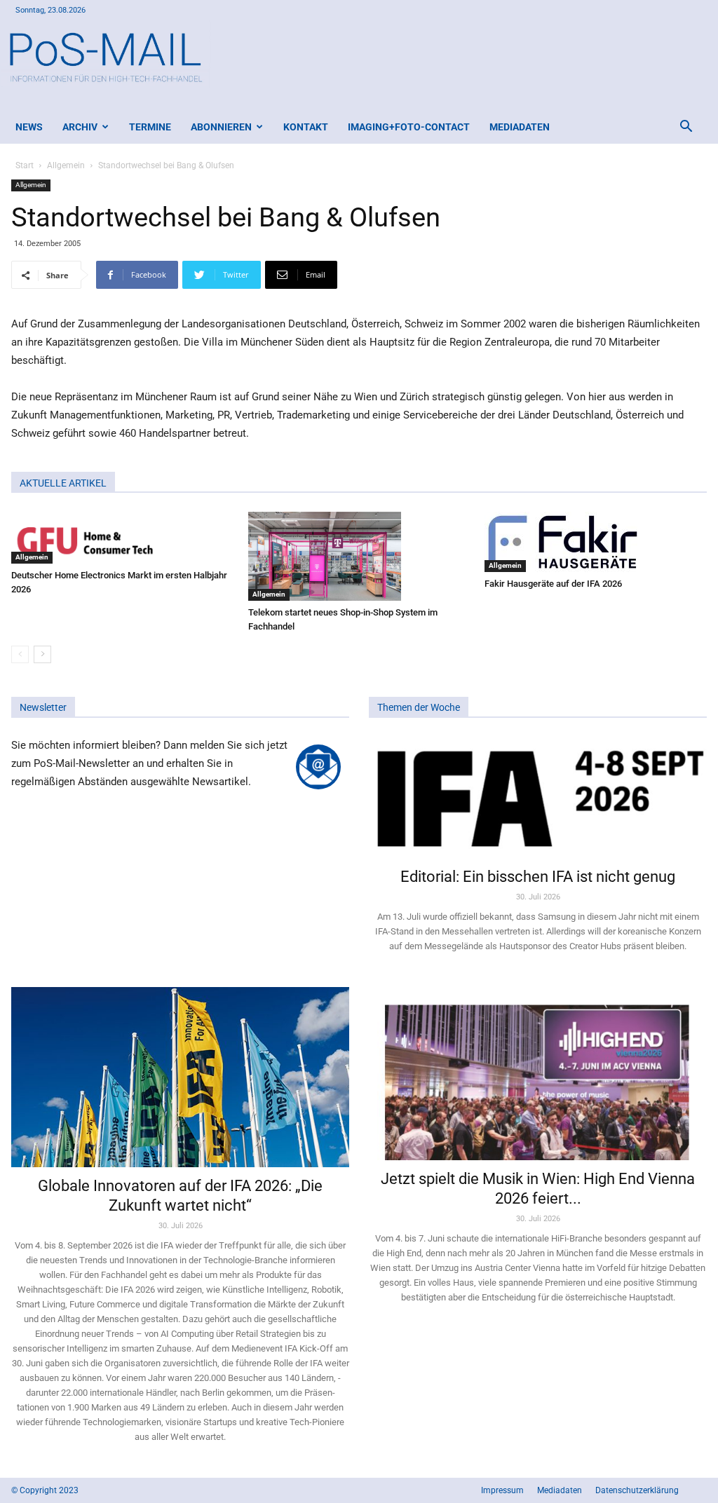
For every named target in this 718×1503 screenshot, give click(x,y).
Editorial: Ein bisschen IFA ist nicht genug (537, 876)
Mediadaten (519, 126)
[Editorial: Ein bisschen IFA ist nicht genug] (538, 797)
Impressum (502, 1490)
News (29, 126)
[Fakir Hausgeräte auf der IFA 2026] (596, 542)
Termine (150, 126)
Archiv (79, 126)
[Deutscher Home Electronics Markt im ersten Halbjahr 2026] (122, 538)
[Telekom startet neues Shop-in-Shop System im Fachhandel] (359, 556)
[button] (686, 128)
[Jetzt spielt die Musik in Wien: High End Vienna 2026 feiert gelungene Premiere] (538, 1073)
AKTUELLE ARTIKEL (63, 483)
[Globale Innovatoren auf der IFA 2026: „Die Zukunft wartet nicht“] (180, 1077)
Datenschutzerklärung (637, 1490)
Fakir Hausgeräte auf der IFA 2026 (553, 583)
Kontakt (305, 126)
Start (24, 165)
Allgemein (66, 165)
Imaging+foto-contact (409, 126)
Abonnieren (221, 126)
